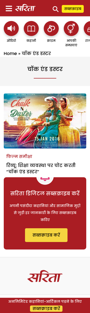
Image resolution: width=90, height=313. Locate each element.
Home (10, 53)
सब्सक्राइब (72, 8)
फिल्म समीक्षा (19, 157)
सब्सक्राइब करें (46, 235)
